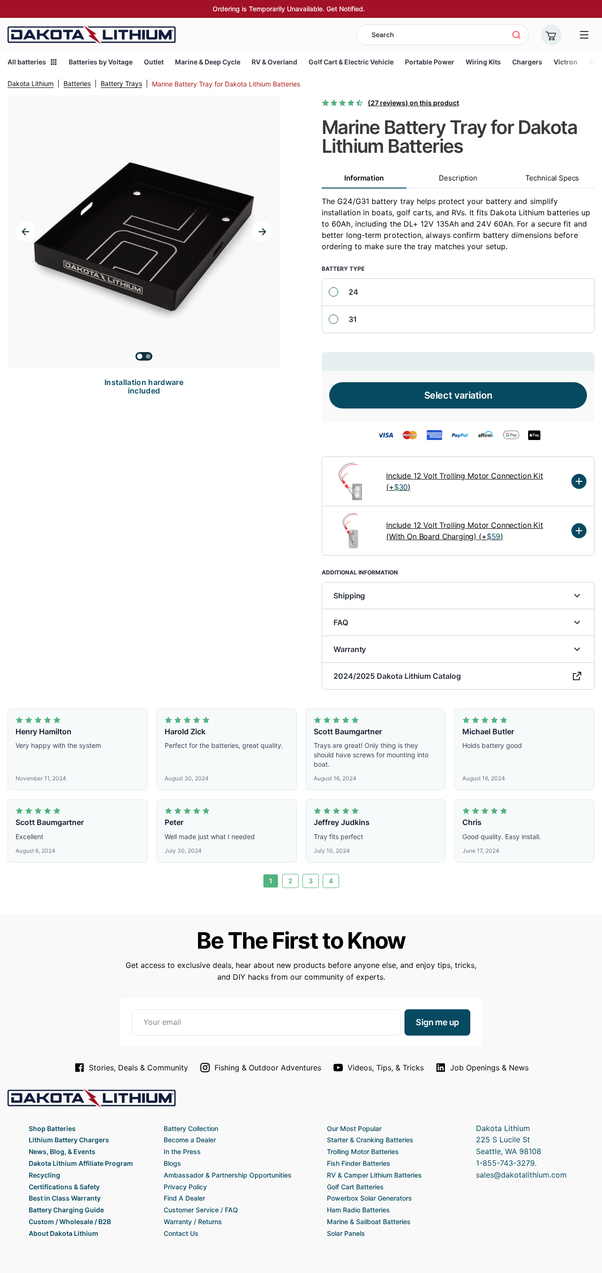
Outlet (154, 62)
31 (353, 319)
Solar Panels (346, 1233)
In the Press (182, 1151)
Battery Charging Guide (66, 1210)
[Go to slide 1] (140, 356)
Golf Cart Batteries (355, 1187)
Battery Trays (121, 83)
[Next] (262, 231)
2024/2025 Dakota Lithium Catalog (397, 676)
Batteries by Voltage (101, 62)
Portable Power (429, 62)
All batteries (27, 62)
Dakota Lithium (31, 83)
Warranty (349, 649)
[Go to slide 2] (148, 356)
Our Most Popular (354, 1128)
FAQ (340, 622)
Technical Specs (552, 177)
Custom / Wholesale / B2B (70, 1222)
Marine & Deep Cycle (207, 62)
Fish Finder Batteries (358, 1163)
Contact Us (181, 1233)
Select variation (458, 395)
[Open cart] (551, 34)
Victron (566, 62)
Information (363, 177)
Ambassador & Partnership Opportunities (228, 1175)
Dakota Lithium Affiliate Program (81, 1163)
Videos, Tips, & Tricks (386, 1067)
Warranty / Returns (193, 1222)
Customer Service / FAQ (201, 1210)
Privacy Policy (185, 1187)
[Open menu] (584, 34)
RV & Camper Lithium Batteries (374, 1175)
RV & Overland (274, 62)
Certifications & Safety (64, 1187)
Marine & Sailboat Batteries (369, 1222)
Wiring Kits (483, 62)
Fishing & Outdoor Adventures (267, 1067)
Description (458, 177)
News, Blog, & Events (62, 1151)
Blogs (172, 1163)
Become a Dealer (190, 1140)
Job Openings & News (489, 1067)
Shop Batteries (52, 1128)
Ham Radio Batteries (358, 1210)
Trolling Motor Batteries (363, 1151)
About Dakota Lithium (63, 1233)
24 (353, 292)
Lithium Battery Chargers (69, 1140)
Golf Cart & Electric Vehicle (351, 62)
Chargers (527, 62)
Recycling (44, 1175)
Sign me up (437, 1022)
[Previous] (25, 231)
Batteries (77, 83)
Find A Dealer (184, 1198)
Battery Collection (191, 1128)
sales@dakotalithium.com (521, 1174)
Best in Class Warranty (65, 1198)
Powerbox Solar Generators (369, 1198)
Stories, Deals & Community (138, 1067)
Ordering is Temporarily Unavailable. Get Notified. (289, 9)
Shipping (349, 595)
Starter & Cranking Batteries (370, 1140)
